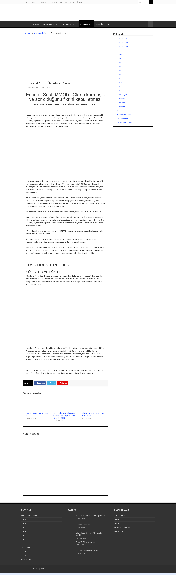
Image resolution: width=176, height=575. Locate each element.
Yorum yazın (46, 87)
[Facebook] (131, 2)
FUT (118, 111)
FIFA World (121, 107)
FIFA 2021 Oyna (57, 2)
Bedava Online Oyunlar (29, 515)
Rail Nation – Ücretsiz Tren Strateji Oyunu (92, 414)
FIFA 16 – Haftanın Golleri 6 (88, 551)
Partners (117, 523)
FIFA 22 (119, 87)
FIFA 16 (119, 63)
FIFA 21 (119, 83)
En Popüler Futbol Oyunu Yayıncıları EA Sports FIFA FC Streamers (64, 415)
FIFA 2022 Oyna (43, 2)
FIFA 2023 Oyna (29, 2)
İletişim (79, 2)
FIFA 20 (119, 79)
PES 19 (23, 555)
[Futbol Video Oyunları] (37, 10)
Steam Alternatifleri (102, 24)
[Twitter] (133, 2)
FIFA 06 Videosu (83, 524)
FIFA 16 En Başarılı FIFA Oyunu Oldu (91, 515)
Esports (119, 51)
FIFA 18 (119, 71)
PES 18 (23, 551)
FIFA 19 (119, 75)
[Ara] (151, 2)
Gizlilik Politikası (119, 515)
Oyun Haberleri (85, 24)
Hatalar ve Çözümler (70, 24)
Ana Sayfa (26, 23)
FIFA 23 (119, 91)
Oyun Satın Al (70, 2)
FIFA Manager (122, 95)
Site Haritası (118, 531)
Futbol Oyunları (26, 547)
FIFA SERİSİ (35, 24)
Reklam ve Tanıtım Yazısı (123, 527)
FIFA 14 (119, 55)
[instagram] (136, 2)
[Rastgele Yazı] (150, 24)
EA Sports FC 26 (122, 47)
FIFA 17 (119, 67)
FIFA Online (121, 99)
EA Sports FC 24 (122, 39)
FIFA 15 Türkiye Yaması (86, 542)
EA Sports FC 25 (122, 43)
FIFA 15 (119, 59)
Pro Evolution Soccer (50, 24)
